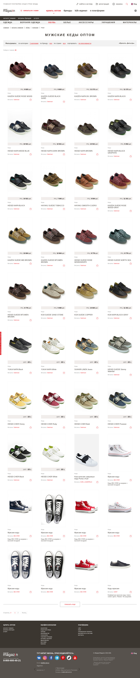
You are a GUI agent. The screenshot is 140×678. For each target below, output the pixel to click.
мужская (35, 27)
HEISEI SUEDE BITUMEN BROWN (18, 316)
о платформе (97, 10)
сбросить (126, 43)
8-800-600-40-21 (12, 660)
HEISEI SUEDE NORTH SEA (119, 260)
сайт (79, 628)
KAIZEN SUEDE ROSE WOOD (20, 96)
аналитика (44, 628)
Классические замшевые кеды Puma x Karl (84, 478)
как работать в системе (85, 633)
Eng (135, 4)
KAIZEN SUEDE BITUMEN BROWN (52, 261)
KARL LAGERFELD (86, 482)
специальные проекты (85, 631)
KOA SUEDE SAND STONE (52, 315)
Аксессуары (86, 22)
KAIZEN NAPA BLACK (117, 96)
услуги (36, 18)
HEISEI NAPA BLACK (16, 205)
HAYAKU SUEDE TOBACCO (52, 205)
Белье (67, 22)
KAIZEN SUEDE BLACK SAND (50, 97)
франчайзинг (45, 640)
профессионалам (48, 625)
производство (45, 633)
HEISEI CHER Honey (16, 424)
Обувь (52, 22)
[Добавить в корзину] (30, 99)
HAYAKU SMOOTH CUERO (85, 205)
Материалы (130, 22)
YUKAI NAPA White (48, 369)
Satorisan (16, 99)
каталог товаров (9, 18)
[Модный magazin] (9, 10)
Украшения (108, 22)
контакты (81, 635)
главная (6, 27)
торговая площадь (46, 637)
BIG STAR (117, 480)
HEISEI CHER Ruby (49, 424)
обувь (28, 27)
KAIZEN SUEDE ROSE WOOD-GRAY (117, 206)
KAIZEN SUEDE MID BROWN (20, 260)
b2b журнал (81, 10)
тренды (43, 631)
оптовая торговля (46, 638)
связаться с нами (30, 10)
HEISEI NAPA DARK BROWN (53, 151)
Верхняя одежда (30, 22)
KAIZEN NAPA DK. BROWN (85, 96)
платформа (83, 625)
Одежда (7, 22)
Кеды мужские (113, 589)
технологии (44, 635)
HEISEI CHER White (49, 477)
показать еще (70, 604)
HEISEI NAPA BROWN (83, 151)
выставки (43, 642)
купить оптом (53, 10)
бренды (68, 10)
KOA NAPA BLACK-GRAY (118, 315)
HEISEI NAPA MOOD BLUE (19, 151)
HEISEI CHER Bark (82, 424)
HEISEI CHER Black (16, 477)
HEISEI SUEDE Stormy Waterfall (117, 370)
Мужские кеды (113, 477)
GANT (115, 592)
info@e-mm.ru (45, 663)
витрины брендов (24, 18)
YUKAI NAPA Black (15, 369)
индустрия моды (46, 630)
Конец (24, 613)
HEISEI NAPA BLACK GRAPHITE (116, 152)
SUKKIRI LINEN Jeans (83, 369)
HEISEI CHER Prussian (117, 424)
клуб (79, 630)
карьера (43, 644)
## (29, 362)
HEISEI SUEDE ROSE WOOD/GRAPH (83, 261)
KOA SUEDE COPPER (83, 315)
